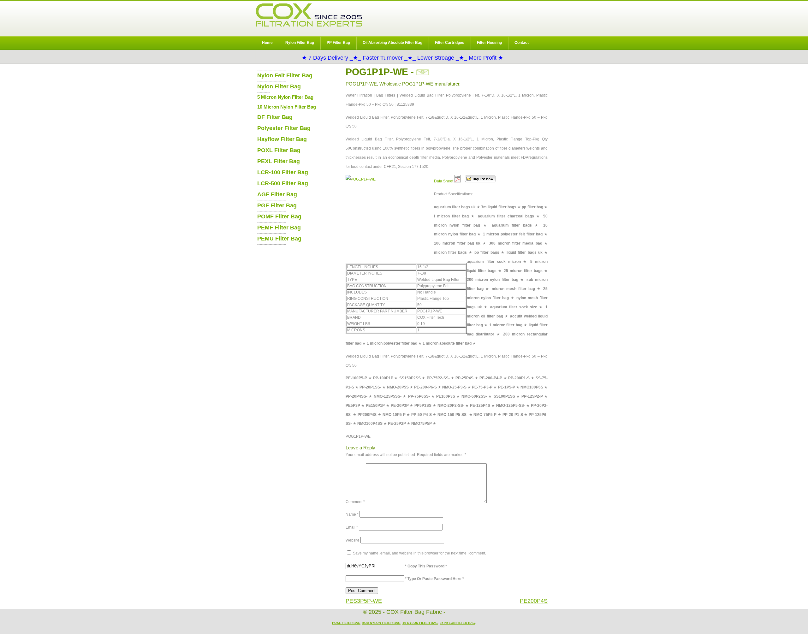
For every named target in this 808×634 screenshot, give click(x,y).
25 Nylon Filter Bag (457, 623)
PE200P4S (534, 601)
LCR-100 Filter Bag (282, 172)
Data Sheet (444, 181)
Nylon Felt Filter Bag (284, 75)
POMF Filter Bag (279, 216)
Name (352, 514)
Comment (355, 502)
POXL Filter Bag (278, 150)
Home (267, 42)
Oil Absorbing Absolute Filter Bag (392, 42)
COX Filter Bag (309, 15)
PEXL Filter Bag (278, 161)
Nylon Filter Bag (299, 42)
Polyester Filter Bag (284, 128)
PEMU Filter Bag (279, 238)
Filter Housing (489, 42)
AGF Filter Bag (277, 194)
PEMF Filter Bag (279, 227)
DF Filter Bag (275, 117)
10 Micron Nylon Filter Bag (286, 107)
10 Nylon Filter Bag (420, 623)
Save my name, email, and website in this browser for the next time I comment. (419, 553)
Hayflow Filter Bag (282, 139)
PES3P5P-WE (364, 601)
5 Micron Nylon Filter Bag (285, 97)
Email (352, 527)
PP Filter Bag (338, 42)
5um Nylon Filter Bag (381, 623)
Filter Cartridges (449, 42)
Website (352, 540)
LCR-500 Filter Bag (282, 183)
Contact (521, 42)
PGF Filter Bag (277, 205)
